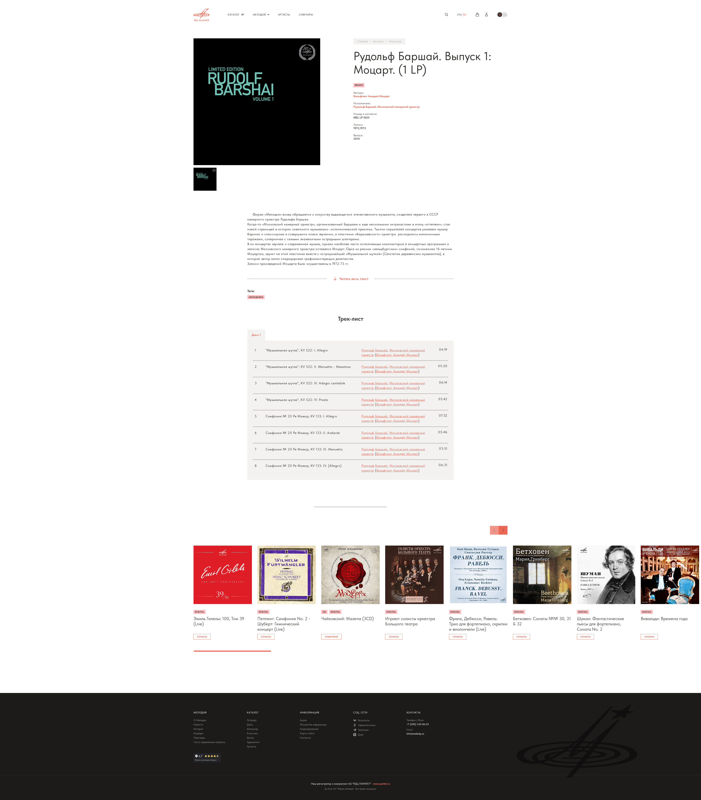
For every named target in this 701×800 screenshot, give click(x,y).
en (459, 14)
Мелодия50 (256, 297)
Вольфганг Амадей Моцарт (371, 96)
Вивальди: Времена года (664, 618)
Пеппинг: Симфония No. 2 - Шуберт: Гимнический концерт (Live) (283, 624)
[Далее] (503, 530)
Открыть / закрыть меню (242, 14)
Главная (362, 41)
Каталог (378, 41)
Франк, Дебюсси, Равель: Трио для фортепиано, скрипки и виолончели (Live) (478, 624)
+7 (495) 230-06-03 (418, 724)
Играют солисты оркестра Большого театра (410, 621)
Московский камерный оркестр (398, 106)
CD (324, 612)
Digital (199, 612)
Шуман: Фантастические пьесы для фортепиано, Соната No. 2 (600, 624)
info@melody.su (415, 733)
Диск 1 (256, 335)
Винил (359, 85)
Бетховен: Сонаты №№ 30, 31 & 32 (542, 621)
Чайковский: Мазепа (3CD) (347, 618)
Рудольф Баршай (364, 106)
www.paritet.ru (381, 783)
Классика (395, 41)
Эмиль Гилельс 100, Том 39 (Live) (219, 621)
